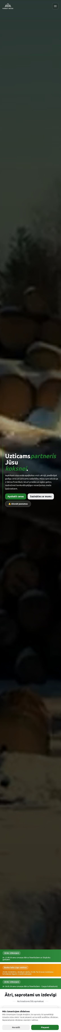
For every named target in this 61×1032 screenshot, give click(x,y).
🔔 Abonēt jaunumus (18, 504)
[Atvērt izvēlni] (55, 6)
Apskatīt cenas (16, 496)
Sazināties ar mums (40, 496)
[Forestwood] (8, 6)
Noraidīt (16, 1027)
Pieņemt (45, 1027)
